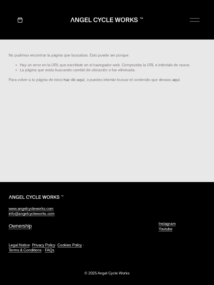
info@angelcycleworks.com (32, 213)
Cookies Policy (69, 245)
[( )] (20, 19)
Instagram (167, 223)
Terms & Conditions (25, 250)
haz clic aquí (74, 79)
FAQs (49, 250)
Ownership (20, 226)
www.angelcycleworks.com (31, 208)
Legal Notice (19, 245)
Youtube (165, 229)
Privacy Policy (43, 245)
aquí (176, 79)
